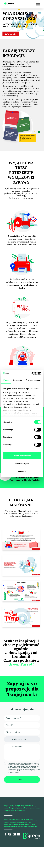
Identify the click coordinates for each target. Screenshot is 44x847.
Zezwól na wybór (22, 463)
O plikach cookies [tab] (33, 380)
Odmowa (22, 471)
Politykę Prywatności (22, 770)
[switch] (37, 430)
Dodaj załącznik (19, 739)
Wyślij (22, 779)
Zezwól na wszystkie (22, 456)
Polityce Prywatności (13, 769)
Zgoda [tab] (6, 380)
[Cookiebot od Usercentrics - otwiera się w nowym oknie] (31, 373)
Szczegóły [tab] (17, 380)
